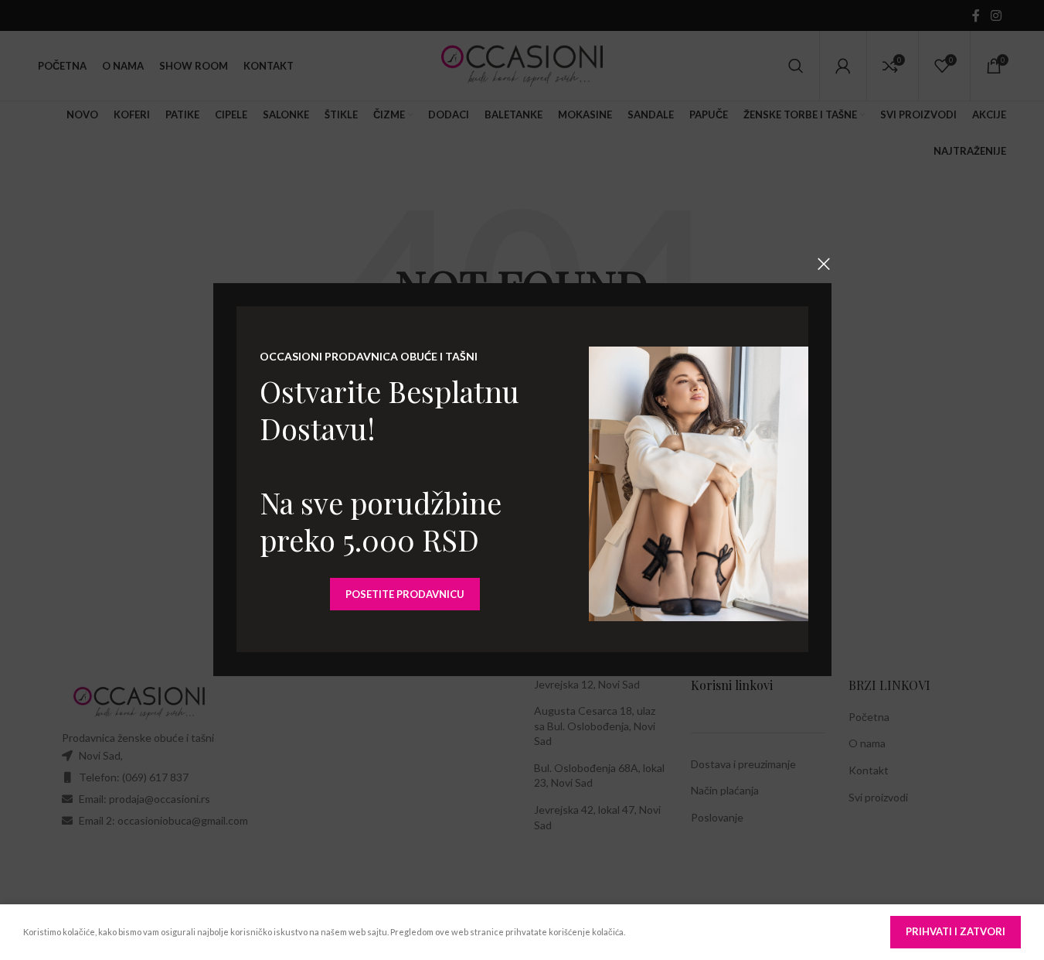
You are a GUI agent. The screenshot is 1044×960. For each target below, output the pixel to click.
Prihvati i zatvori (955, 931)
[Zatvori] (823, 263)
